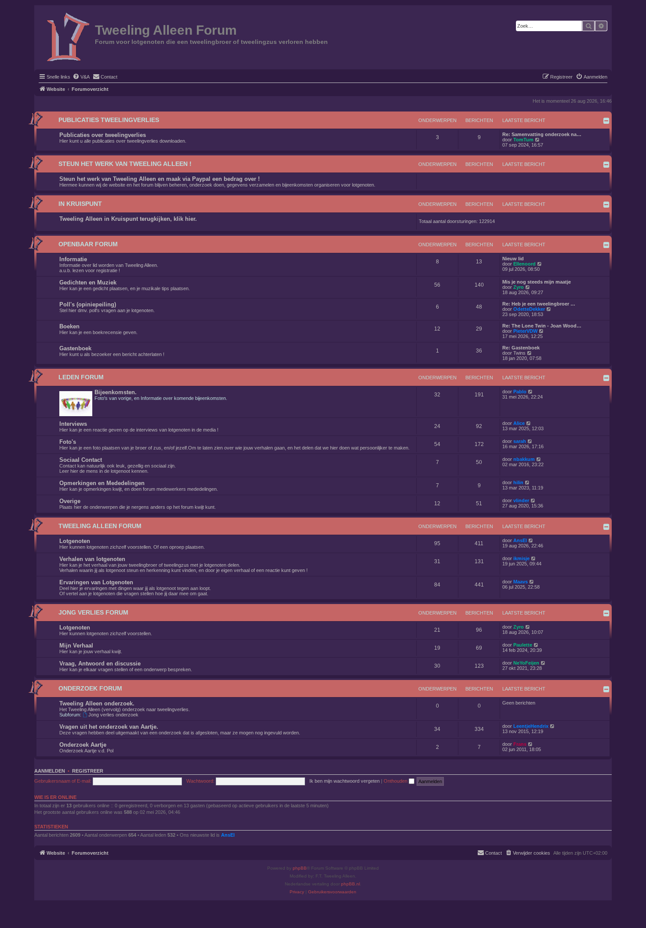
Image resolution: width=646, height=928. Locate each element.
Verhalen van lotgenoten (92, 559)
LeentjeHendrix (530, 726)
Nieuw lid (513, 258)
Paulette (522, 644)
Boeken (69, 326)
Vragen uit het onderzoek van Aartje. (108, 726)
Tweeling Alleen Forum (100, 526)
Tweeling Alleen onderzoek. (96, 703)
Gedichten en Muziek (87, 282)
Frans (519, 744)
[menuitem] (81, 77)
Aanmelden (49, 770)
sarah (519, 441)
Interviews (73, 424)
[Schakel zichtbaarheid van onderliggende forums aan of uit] (606, 120)
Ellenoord (524, 263)
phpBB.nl (350, 883)
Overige (69, 501)
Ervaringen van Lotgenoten (96, 582)
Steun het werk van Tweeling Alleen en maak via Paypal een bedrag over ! (159, 179)
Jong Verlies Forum (93, 612)
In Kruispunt (80, 204)
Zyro (518, 287)
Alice (519, 423)
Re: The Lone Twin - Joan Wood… (541, 325)
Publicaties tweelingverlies (108, 120)
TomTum (523, 139)
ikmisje (521, 558)
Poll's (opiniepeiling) (87, 304)
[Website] (65, 36)
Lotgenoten (74, 541)
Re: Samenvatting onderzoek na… (541, 134)
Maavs (520, 581)
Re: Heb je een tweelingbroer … (538, 303)
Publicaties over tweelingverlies (102, 135)
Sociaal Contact (80, 460)
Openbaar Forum (88, 244)
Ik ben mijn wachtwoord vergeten (344, 781)
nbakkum (524, 459)
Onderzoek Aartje (82, 744)
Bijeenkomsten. (115, 392)
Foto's (67, 442)
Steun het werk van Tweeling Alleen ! (125, 164)
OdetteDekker (529, 309)
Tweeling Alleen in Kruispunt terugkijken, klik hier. (128, 219)
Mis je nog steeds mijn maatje (536, 281)
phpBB (300, 868)
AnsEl (520, 540)
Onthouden (396, 781)
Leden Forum (81, 377)
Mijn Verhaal (76, 645)
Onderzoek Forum (90, 688)
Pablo (519, 391)
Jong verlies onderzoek (113, 714)
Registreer (87, 770)
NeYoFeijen (526, 662)
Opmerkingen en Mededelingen (102, 483)
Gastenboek (75, 348)
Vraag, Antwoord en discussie (100, 663)
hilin (518, 482)
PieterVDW (525, 331)
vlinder (521, 500)
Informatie (73, 259)
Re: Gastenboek (521, 347)
